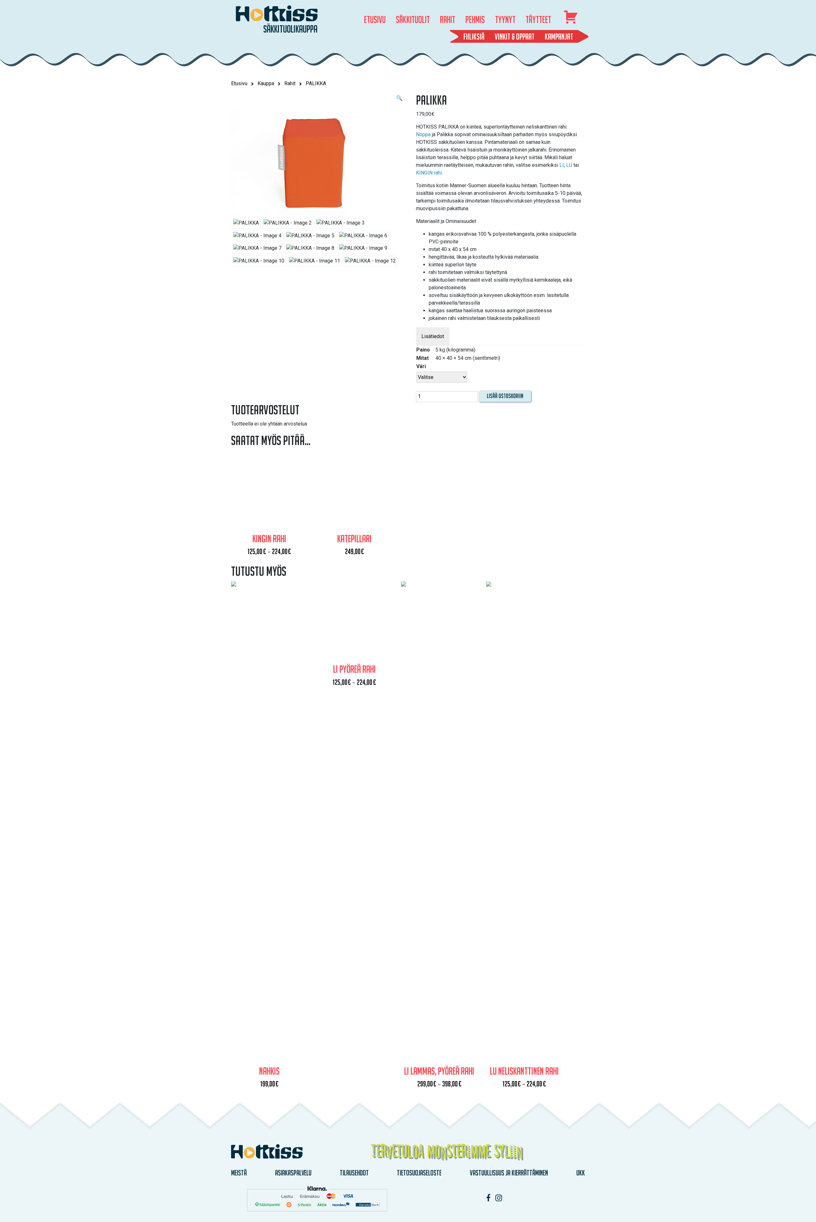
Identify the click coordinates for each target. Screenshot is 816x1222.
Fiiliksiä (473, 36)
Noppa (423, 134)
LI (561, 165)
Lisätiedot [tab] (432, 336)
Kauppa (266, 83)
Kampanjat (559, 36)
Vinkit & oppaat (515, 36)
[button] (399, 98)
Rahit (289, 83)
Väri (421, 366)
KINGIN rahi (429, 173)
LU (569, 165)
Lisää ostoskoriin (505, 396)
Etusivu (239, 83)
